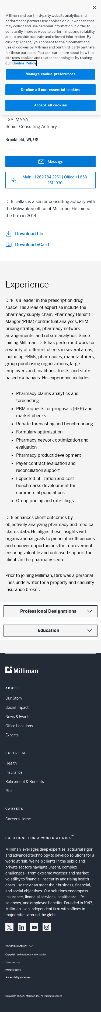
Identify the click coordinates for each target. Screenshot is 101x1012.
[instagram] (47, 927)
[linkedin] (22, 927)
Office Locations (19, 725)
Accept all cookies (50, 105)
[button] (9, 927)
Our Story (13, 698)
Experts (12, 735)
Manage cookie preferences (50, 74)
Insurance (14, 772)
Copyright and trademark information (25, 954)
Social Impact (17, 707)
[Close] (94, 8)
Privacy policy (13, 969)
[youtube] (34, 927)
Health (11, 763)
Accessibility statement (18, 977)
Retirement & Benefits (24, 781)
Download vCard (32, 244)
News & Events (17, 716)
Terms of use (12, 962)
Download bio (29, 234)
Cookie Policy (24, 63)
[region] (50, 57)
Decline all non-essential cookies (50, 89)
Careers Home (18, 819)
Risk (8, 790)
